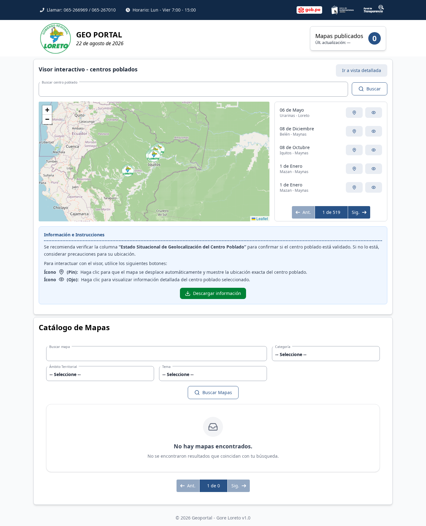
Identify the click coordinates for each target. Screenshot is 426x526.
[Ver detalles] (373, 112)
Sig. (356, 212)
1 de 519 (331, 212)
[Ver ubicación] (354, 112)
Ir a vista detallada (361, 70)
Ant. (307, 212)
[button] (128, 170)
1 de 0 (213, 486)
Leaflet (261, 218)
